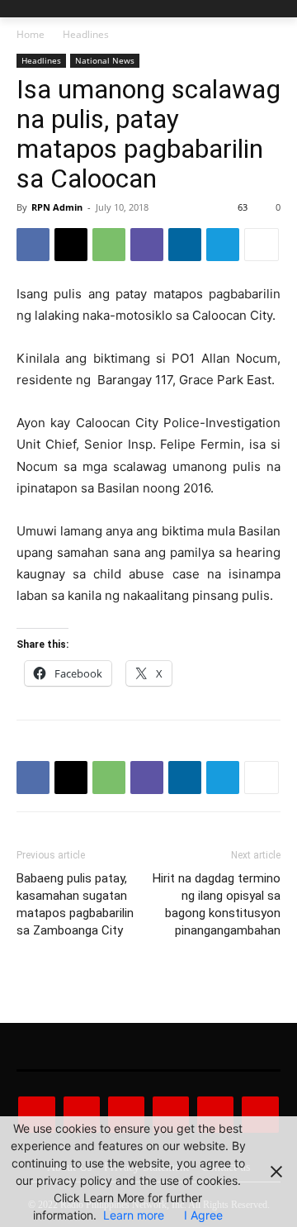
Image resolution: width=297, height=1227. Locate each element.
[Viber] (146, 244)
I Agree (203, 1215)
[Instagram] (82, 1114)
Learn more (133, 1215)
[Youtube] (260, 1114)
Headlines (86, 34)
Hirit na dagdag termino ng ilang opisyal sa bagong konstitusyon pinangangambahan (216, 904)
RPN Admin (56, 207)
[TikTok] (171, 1114)
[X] (70, 244)
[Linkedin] (184, 244)
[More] (261, 244)
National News (104, 60)
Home (30, 34)
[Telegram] (222, 244)
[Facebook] (33, 244)
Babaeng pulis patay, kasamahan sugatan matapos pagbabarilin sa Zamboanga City (75, 904)
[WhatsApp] (108, 244)
